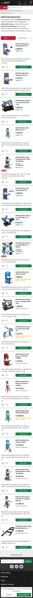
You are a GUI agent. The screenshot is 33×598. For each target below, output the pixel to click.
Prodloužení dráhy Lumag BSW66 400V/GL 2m (23, 527)
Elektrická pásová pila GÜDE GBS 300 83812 (22, 412)
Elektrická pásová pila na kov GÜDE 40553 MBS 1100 (23, 102)
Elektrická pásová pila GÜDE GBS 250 (22, 129)
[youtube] (21, 566)
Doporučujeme (23, 38)
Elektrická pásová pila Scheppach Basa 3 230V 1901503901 (22, 471)
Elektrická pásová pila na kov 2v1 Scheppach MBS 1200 (23, 301)
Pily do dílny (13, 11)
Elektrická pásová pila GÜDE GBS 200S (22, 273)
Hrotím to (9, 595)
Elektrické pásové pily (6, 13)
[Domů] (2, 10)
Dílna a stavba (6, 11)
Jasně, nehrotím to (24, 595)
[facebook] (12, 566)
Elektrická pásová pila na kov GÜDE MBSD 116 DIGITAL (23, 245)
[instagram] (16, 566)
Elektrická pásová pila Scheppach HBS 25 (22, 189)
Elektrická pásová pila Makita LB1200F (22, 441)
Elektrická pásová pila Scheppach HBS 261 (22, 45)
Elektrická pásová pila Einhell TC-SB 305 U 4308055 (22, 383)
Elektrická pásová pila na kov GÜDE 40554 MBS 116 (23, 329)
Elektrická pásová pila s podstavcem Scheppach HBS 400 (22, 499)
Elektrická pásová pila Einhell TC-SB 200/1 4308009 (22, 356)
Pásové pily (19, 11)
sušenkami (10, 589)
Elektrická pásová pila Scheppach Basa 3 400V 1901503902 (22, 159)
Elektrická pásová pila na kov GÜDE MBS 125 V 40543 (23, 217)
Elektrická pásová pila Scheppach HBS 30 (22, 74)
